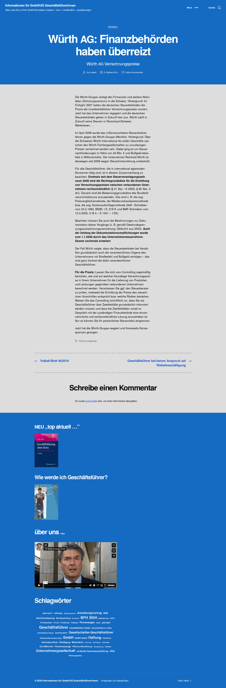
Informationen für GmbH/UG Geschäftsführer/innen (40, 5)
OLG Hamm (97, 642)
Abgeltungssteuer (70, 613)
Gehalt (98, 623)
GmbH (68, 637)
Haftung (94, 637)
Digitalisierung (103, 618)
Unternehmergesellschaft (55, 650)
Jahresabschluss (49, 642)
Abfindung (58, 613)
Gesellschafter (61, 632)
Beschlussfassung (45, 618)
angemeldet (91, 401)
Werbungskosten (75, 655)
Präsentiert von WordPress (114, 680)
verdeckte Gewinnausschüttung (92, 651)
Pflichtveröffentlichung (82, 646)
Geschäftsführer (53, 627)
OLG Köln (106, 642)
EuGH (112, 618)
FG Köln (56, 623)
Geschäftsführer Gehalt (79, 627)
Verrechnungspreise (88, 340)
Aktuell (113, 27)
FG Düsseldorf (46, 622)
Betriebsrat (75, 618)
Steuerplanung (98, 647)
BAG (105, 613)
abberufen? (48, 613)
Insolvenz (107, 638)
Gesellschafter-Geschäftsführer (91, 632)
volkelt (93, 72)
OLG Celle (88, 642)
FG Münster (65, 622)
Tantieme (108, 646)
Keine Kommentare (134, 72)
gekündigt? (106, 622)
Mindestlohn (78, 642)
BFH (84, 617)
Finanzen (74, 622)
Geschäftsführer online (102, 628)
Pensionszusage (63, 646)
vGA (112, 651)
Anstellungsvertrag (89, 613)
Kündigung (64, 642)
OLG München (46, 646)
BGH (93, 617)
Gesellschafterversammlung (51, 638)
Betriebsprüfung (63, 618)
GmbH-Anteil (81, 637)
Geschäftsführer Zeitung (45, 633)
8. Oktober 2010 (111, 72)
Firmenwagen (87, 622)
